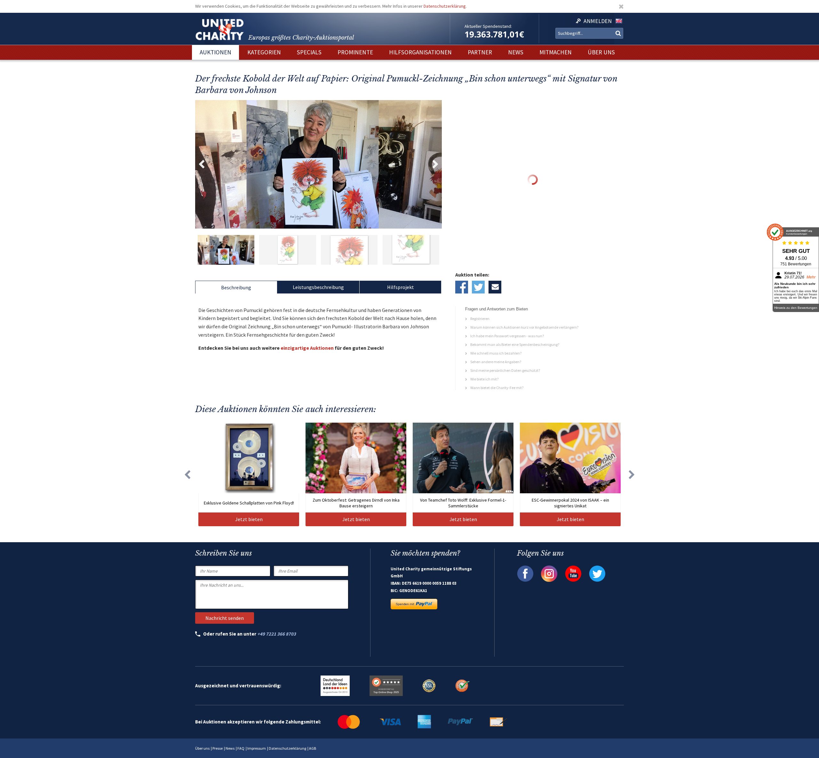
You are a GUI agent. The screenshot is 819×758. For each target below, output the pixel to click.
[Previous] (187, 474)
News (230, 748)
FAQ (240, 748)
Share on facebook (461, 287)
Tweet (478, 287)
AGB (312, 748)
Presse (217, 748)
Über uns (202, 748)
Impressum (256, 748)
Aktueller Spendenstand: (488, 26)
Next (435, 164)
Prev (201, 164)
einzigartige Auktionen (307, 348)
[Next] (632, 474)
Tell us (495, 287)
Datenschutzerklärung (445, 6)
